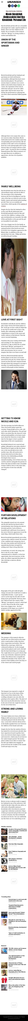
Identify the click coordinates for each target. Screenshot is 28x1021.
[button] (2, 1)
